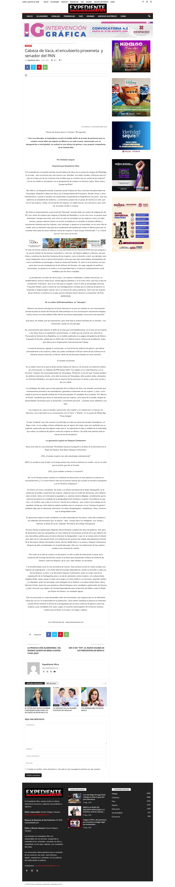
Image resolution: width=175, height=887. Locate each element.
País (82, 2)
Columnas (115, 798)
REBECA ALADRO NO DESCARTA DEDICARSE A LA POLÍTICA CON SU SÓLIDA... (94, 809)
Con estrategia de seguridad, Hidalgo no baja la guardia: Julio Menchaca (94, 797)
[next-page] (105, 683)
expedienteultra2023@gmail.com (47, 866)
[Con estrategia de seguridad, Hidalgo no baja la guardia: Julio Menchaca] (74, 798)
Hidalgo (64, 2)
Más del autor (51, 683)
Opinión (33, 43)
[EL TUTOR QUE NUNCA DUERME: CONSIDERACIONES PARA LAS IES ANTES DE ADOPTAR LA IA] (37, 696)
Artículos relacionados (35, 683)
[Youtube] (54, 672)
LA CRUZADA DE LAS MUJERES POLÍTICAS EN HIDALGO (65, 709)
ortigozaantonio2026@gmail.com (37, 815)
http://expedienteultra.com (50, 668)
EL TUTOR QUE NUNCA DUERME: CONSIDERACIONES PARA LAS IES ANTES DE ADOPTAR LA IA (37, 710)
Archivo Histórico (101, 2)
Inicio (46, 2)
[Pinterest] (39, 67)
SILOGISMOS (54, 2)
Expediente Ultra (33, 60)
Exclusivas (116, 817)
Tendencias (74, 2)
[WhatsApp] (45, 67)
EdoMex (89, 2)
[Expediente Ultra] (87, 8)
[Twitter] (151, 2)
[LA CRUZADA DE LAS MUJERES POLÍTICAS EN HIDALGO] (66, 696)
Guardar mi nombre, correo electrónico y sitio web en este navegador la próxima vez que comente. (64, 769)
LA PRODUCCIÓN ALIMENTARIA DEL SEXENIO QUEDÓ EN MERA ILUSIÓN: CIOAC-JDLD (44, 650)
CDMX (112, 2)
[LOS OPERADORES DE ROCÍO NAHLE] (94, 696)
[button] (149, 16)
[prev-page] (102, 683)
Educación (116, 809)
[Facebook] (143, 2)
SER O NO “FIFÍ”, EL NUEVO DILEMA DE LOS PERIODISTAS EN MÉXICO (86, 649)
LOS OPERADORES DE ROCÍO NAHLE (92, 709)
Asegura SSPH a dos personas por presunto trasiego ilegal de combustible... (94, 822)
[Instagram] (147, 2)
